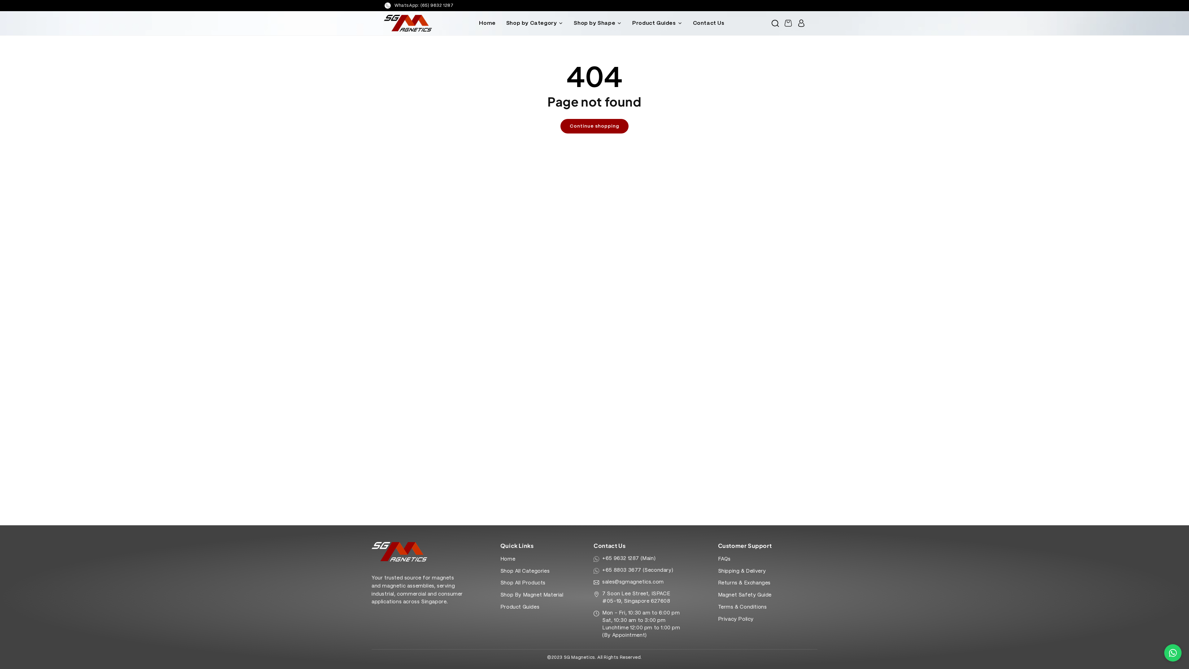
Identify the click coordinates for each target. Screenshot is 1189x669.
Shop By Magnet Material (532, 595)
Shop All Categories (525, 571)
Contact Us (709, 23)
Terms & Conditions (742, 607)
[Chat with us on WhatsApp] (1173, 653)
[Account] (801, 23)
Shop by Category (531, 23)
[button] (775, 23)
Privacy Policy (736, 619)
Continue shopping (594, 126)
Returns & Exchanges (744, 583)
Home (487, 23)
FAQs (724, 559)
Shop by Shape (594, 23)
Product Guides (654, 23)
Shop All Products (523, 583)
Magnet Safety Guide (745, 595)
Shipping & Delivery (742, 571)
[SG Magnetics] (408, 23)
